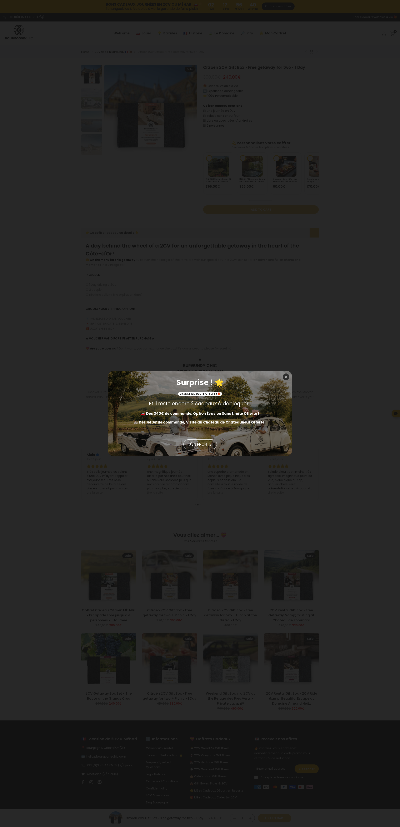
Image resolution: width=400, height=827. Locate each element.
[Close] (286, 376)
